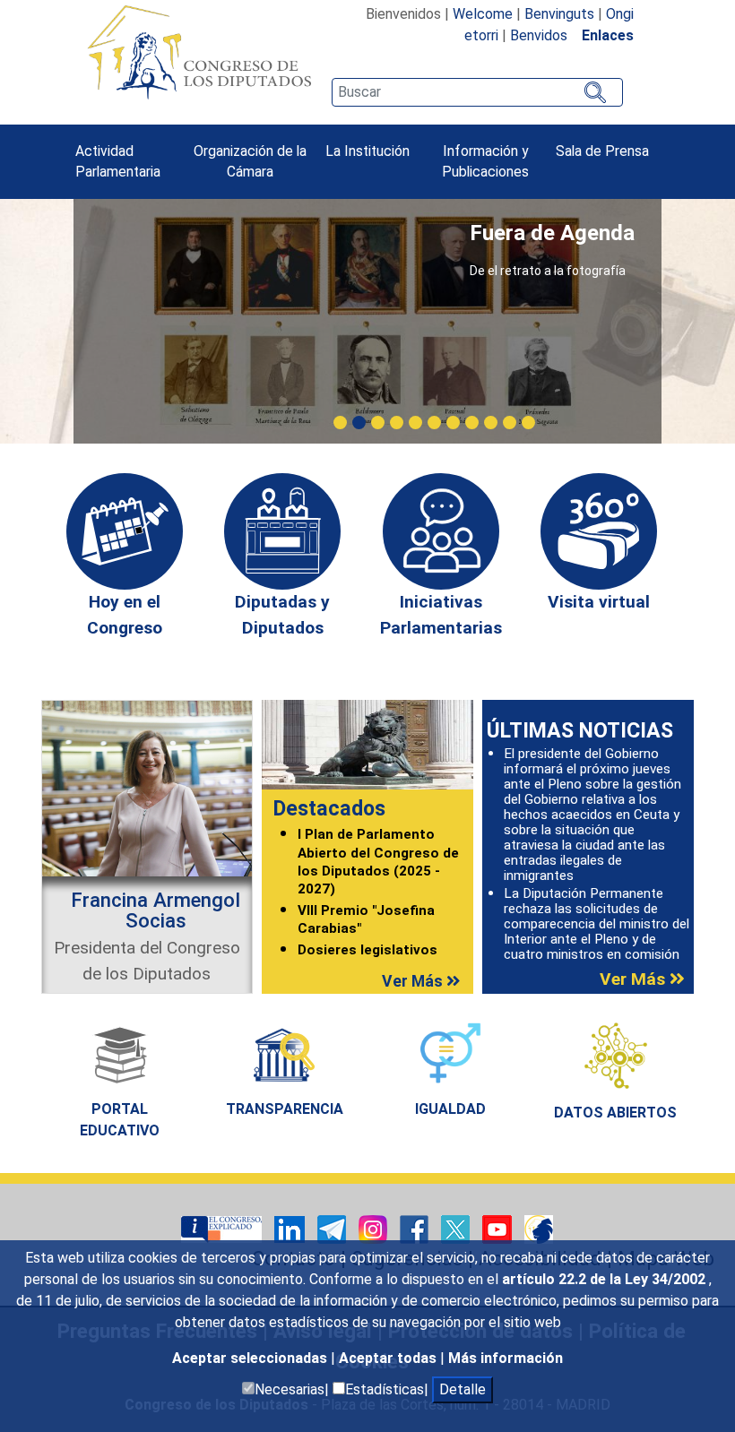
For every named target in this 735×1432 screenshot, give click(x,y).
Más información (505, 1358)
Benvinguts (559, 13)
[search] (477, 92)
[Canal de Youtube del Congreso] (499, 1229)
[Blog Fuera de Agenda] (539, 1229)
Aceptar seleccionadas (251, 1358)
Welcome (483, 13)
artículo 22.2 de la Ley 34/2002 (605, 1279)
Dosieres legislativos (367, 950)
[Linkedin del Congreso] (291, 1229)
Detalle (462, 1389)
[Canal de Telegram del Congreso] (333, 1229)
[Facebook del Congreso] (416, 1229)
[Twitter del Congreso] (457, 1229)
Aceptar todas (389, 1358)
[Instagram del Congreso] (374, 1229)
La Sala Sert (580, 233)
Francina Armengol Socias (155, 909)
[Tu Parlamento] (223, 1229)
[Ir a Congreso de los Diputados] (199, 52)
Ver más (414, 981)
